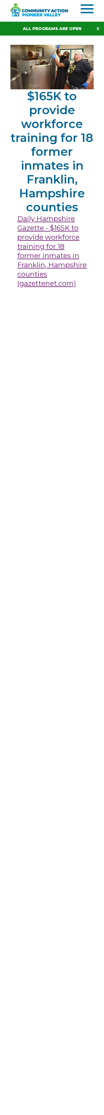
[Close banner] (100, 28)
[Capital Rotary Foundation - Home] (45, 10)
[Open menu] (87, 8)
